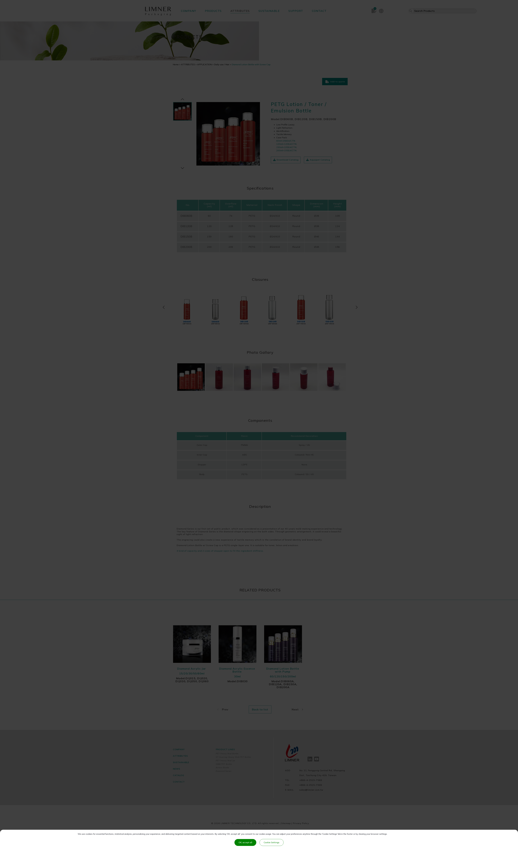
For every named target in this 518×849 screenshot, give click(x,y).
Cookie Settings (271, 842)
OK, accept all (245, 842)
